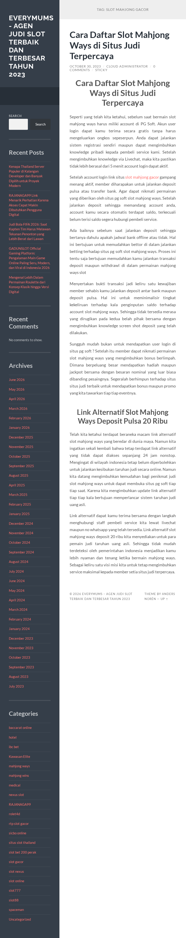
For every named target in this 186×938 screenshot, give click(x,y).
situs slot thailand (22, 842)
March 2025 (18, 494)
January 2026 (19, 427)
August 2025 (18, 475)
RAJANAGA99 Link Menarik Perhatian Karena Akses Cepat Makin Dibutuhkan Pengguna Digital (29, 205)
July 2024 (16, 571)
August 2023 (18, 676)
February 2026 (20, 418)
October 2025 (19, 456)
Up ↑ (164, 599)
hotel (13, 737)
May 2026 (16, 389)
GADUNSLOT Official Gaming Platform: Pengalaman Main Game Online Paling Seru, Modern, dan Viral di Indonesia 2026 (29, 258)
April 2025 (17, 485)
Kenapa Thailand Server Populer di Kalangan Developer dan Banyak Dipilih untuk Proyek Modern (26, 176)
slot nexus (16, 871)
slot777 (15, 890)
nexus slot (16, 795)
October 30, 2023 (85, 66)
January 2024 (19, 629)
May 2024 (16, 590)
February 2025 (20, 504)
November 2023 (21, 648)
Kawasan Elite (19, 756)
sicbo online (17, 833)
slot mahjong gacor (142, 177)
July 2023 (16, 686)
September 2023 (21, 667)
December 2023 (21, 638)
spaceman (16, 910)
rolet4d (14, 814)
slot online (16, 881)
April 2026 (17, 399)
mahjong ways (19, 766)
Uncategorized (20, 919)
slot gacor (16, 862)
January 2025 (19, 514)
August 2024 (18, 562)
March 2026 (18, 408)
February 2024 (20, 619)
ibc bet (14, 747)
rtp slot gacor (19, 823)
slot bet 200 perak (22, 852)
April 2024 (17, 600)
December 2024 (21, 523)
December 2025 (21, 437)
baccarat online (20, 728)
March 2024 (18, 609)
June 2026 (17, 380)
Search (15, 116)
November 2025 (21, 447)
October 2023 (19, 657)
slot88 (14, 900)
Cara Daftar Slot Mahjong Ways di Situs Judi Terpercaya (119, 45)
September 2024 (21, 552)
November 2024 (21, 533)
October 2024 (19, 542)
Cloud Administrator (127, 66)
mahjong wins (19, 775)
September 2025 (21, 466)
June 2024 (17, 581)
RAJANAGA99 (20, 804)
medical (14, 785)
